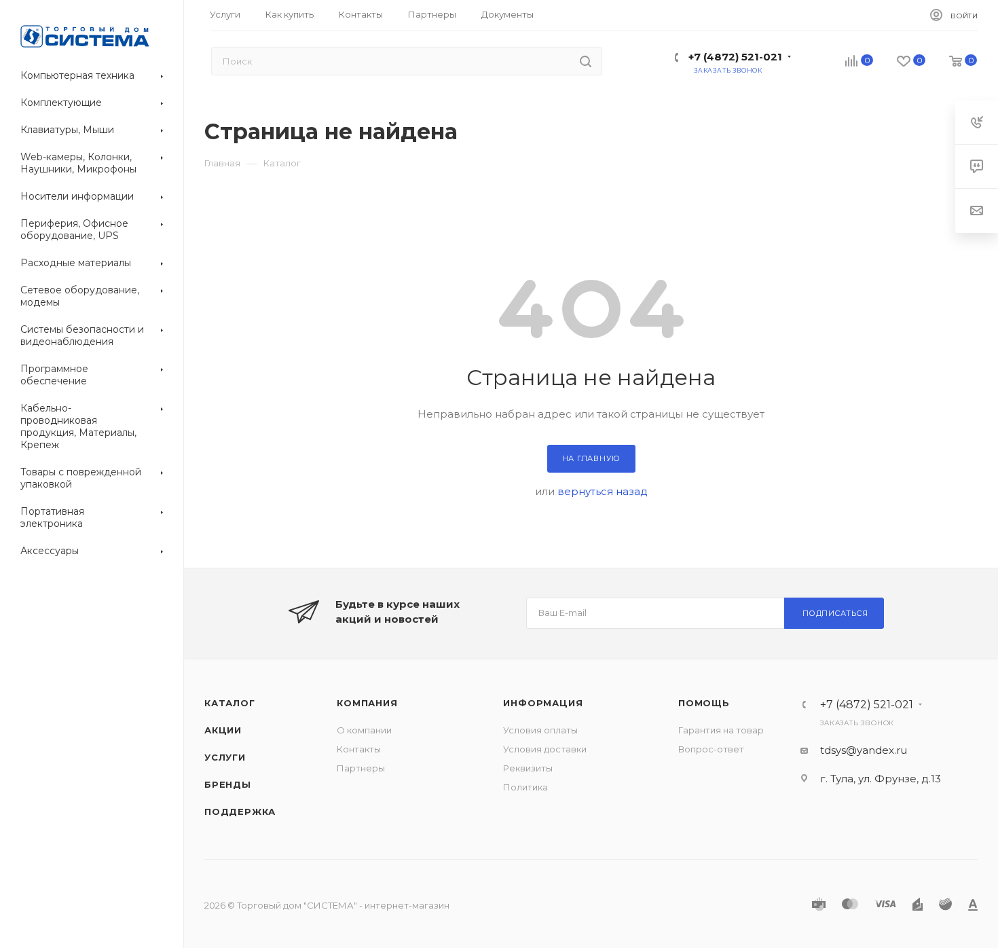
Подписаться (835, 613)
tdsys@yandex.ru (863, 750)
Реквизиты (528, 768)
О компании (364, 730)
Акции (223, 730)
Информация (543, 702)
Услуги (225, 757)
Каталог (229, 702)
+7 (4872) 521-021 (735, 56)
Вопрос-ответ (711, 749)
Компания (367, 702)
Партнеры (361, 768)
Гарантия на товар (721, 730)
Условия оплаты (540, 730)
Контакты (359, 749)
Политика (525, 787)
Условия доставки (545, 749)
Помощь (704, 702)
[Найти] (585, 61)
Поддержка (240, 811)
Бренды (227, 784)
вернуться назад (602, 491)
